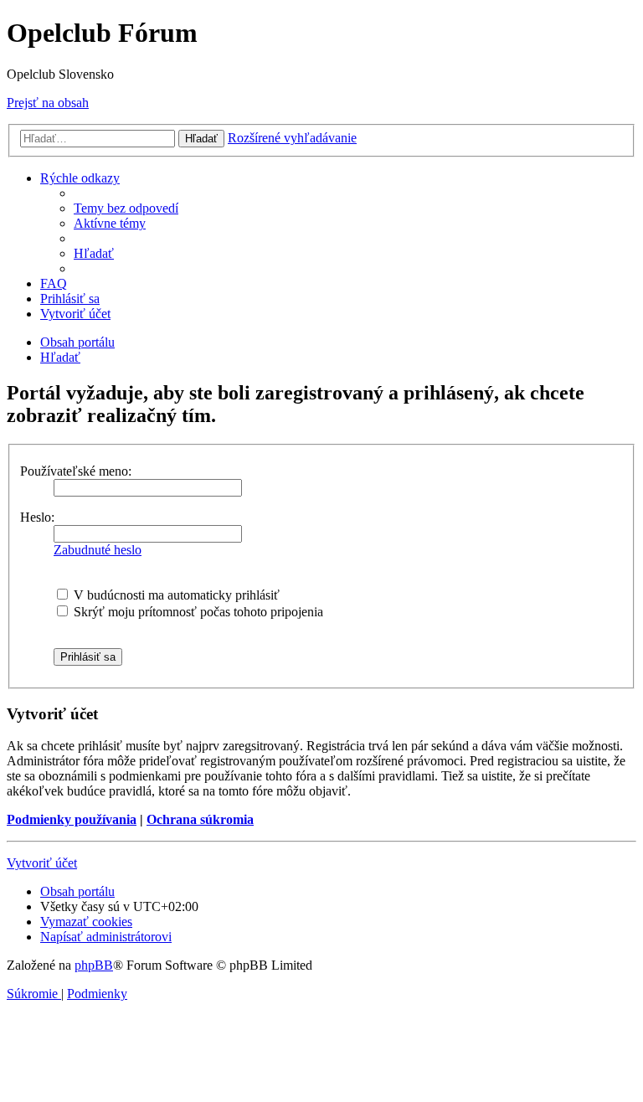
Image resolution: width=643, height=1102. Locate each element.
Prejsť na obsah (48, 102)
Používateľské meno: (75, 471)
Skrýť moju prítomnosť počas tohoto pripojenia (196, 612)
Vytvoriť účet (42, 863)
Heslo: (37, 517)
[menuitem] (126, 208)
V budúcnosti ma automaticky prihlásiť (175, 595)
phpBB (94, 965)
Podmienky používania (71, 819)
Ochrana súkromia (200, 819)
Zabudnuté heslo (97, 550)
